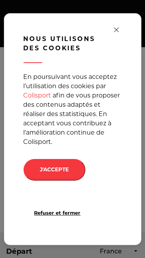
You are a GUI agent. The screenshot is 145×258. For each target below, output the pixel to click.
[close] (116, 30)
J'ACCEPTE (54, 169)
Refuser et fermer (57, 213)
